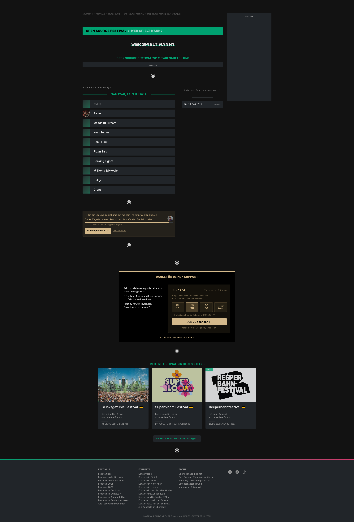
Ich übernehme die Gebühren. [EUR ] (194, 315)
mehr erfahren (119, 231)
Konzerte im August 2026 (151, 493)
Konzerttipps (145, 474)
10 (177, 307)
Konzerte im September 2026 (153, 497)
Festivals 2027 (105, 487)
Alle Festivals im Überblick (111, 503)
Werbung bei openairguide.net (194, 480)
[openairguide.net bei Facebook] (237, 472)
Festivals (100, 14)
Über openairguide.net (190, 474)
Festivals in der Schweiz (110, 477)
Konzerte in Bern (147, 480)
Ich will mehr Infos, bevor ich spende (176, 337)
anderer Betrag (221, 307)
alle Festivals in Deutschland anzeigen (176, 438)
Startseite (88, 14)
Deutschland (114, 14)
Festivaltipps (104, 474)
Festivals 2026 (105, 483)
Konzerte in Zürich (148, 477)
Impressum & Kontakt (190, 487)
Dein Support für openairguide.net (196, 477)
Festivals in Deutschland (111, 480)
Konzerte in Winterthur (150, 483)
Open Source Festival (134, 14)
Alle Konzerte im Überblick (152, 507)
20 (192, 307)
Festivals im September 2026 (113, 500)
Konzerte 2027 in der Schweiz (154, 503)
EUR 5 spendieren (97, 230)
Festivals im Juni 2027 (110, 490)
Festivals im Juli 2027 (109, 493)
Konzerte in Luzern (148, 487)
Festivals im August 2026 (111, 497)
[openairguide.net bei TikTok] (245, 472)
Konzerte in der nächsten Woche (155, 490)
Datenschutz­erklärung (190, 483)
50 (206, 307)
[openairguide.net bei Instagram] (230, 472)
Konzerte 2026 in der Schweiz (154, 500)
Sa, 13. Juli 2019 (202, 104)
